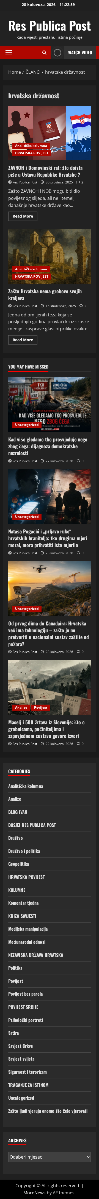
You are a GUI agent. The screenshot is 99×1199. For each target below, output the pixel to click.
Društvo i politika (24, 851)
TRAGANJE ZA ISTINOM (28, 1085)
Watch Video (80, 52)
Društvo (15, 838)
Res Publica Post (49, 25)
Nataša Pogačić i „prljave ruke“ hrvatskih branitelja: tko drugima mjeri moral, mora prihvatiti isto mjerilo (47, 538)
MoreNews (34, 1193)
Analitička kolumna (31, 145)
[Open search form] (44, 52)
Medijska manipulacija (28, 928)
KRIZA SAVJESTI (22, 916)
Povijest (40, 707)
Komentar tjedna (23, 903)
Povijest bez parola (25, 993)
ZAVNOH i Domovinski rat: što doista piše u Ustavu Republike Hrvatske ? (49, 133)
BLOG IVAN (17, 812)
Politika (15, 967)
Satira (13, 1032)
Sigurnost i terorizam (27, 1072)
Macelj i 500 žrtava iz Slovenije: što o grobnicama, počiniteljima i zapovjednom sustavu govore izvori (46, 729)
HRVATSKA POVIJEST (31, 153)
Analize (21, 707)
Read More (25, 217)
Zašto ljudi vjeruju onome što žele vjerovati (47, 1111)
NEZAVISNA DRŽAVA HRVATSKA (36, 955)
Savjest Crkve (20, 1046)
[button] (9, 52)
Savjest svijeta (21, 1058)
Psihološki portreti (25, 1020)
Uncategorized (27, 424)
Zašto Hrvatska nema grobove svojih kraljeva (49, 256)
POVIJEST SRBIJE (23, 1007)
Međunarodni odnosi (26, 942)
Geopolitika (18, 863)
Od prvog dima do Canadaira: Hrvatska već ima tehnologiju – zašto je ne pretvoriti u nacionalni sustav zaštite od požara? (48, 634)
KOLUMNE (16, 890)
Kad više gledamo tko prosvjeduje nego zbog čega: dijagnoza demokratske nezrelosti (47, 446)
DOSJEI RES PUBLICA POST (32, 825)
